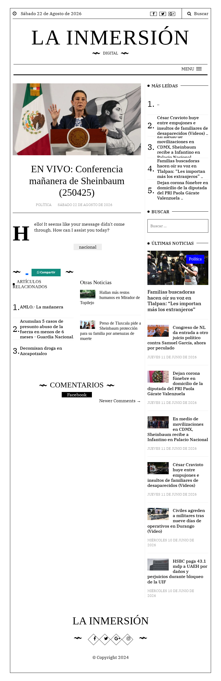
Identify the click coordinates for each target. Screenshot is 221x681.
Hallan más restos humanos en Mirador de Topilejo (110, 297)
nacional (87, 247)
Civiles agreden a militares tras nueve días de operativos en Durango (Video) (176, 521)
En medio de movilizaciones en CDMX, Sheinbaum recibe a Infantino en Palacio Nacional (177, 429)
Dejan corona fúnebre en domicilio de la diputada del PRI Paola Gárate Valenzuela (175, 383)
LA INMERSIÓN (110, 37)
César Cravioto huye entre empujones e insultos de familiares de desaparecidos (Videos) (175, 475)
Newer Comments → (120, 400)
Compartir (47, 272)
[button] (191, 68)
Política (43, 204)
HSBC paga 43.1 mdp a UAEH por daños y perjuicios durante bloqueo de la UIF (177, 571)
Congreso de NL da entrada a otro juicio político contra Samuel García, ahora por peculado (177, 338)
